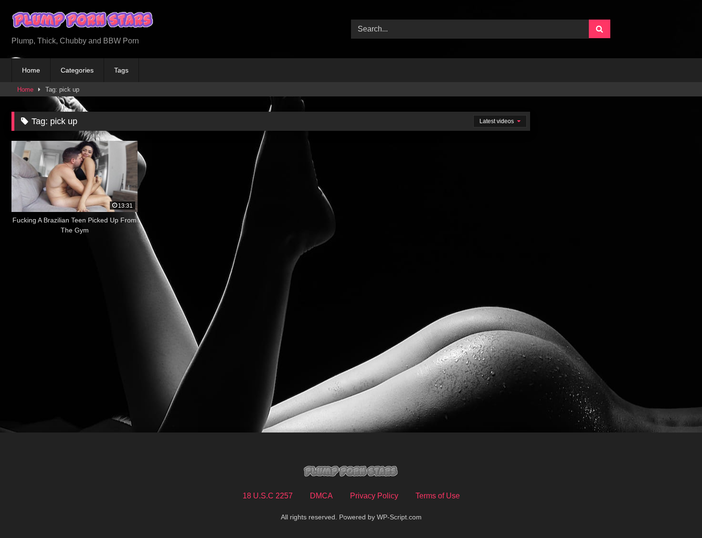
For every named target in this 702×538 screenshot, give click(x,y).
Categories (77, 70)
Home (31, 70)
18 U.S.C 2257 (268, 496)
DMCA (321, 496)
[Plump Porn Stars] (83, 21)
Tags (121, 70)
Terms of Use (437, 496)
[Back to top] (672, 509)
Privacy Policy (374, 496)
